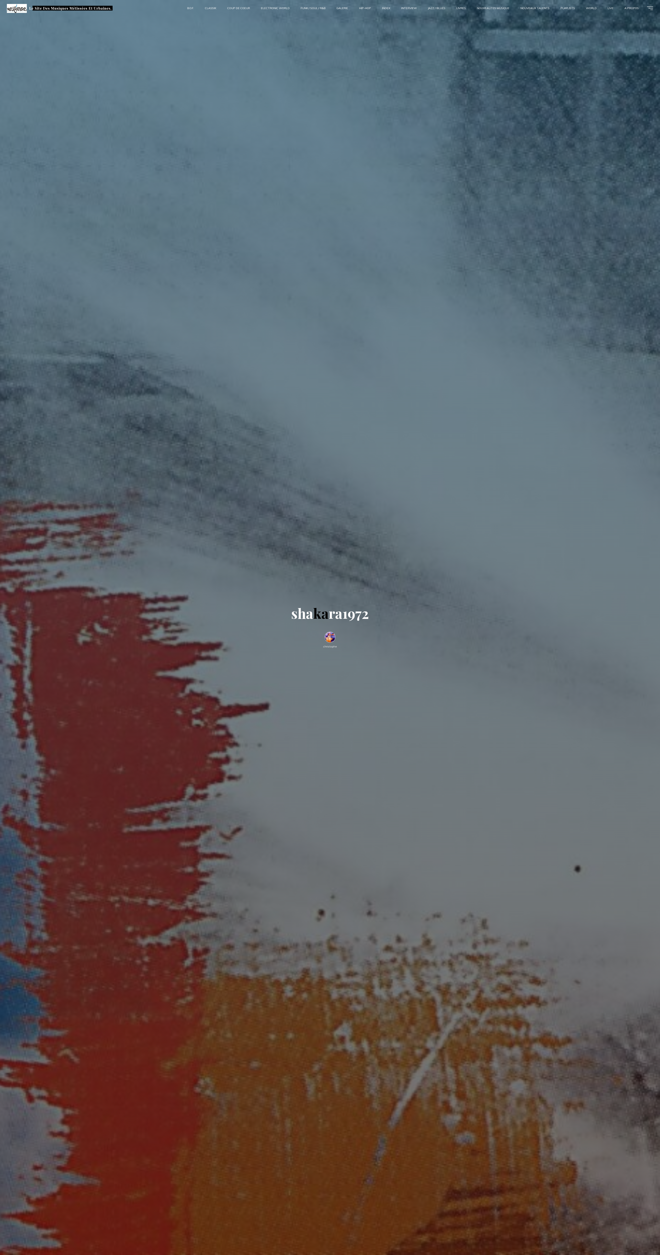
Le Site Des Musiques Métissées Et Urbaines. (70, 8)
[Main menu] (650, 8)
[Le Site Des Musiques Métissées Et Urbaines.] (17, 8)
